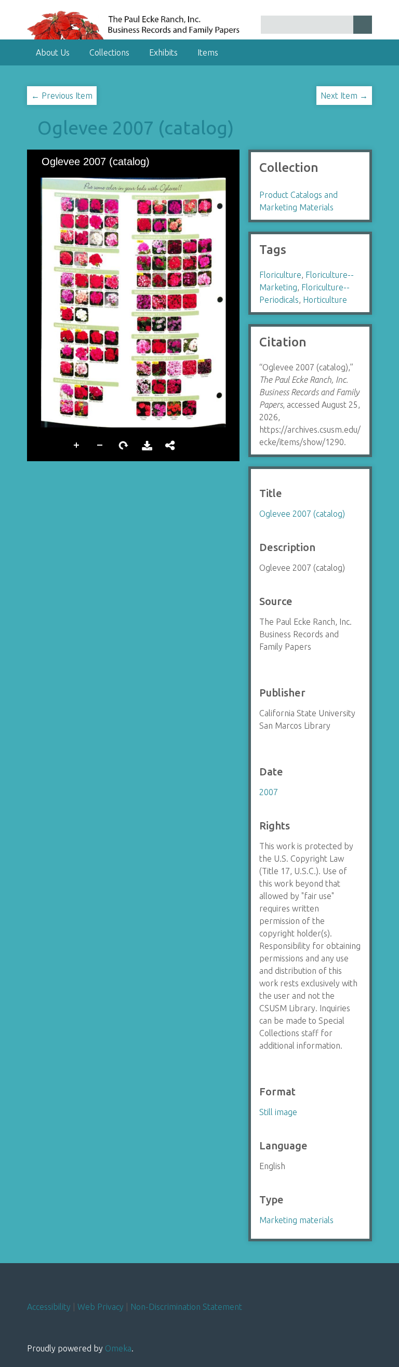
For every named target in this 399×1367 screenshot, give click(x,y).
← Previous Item (61, 95)
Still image (278, 1112)
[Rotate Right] (79, 178)
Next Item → (344, 95)
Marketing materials (296, 1220)
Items (207, 52)
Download (147, 444)
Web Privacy (100, 1306)
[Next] (223, 302)
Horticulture (325, 299)
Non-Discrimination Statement (186, 1306)
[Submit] (362, 25)
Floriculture (280, 274)
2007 (268, 792)
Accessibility (49, 1306)
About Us (53, 52)
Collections (109, 52)
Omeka (118, 1348)
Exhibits (163, 52)
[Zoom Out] (62, 178)
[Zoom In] (44, 178)
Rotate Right (123, 444)
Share (170, 444)
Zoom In (76, 444)
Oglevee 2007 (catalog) (135, 127)
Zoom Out (100, 444)
